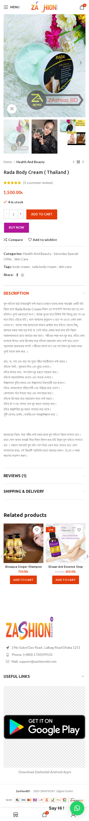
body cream (21, 267)
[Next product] (83, 162)
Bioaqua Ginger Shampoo (23, 566)
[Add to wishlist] (37, 530)
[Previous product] (73, 162)
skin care (65, 267)
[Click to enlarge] (12, 109)
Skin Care (21, 259)
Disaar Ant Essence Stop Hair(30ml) (65, 568)
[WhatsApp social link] (22, 275)
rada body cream (44, 267)
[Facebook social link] (17, 275)
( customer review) (38, 183)
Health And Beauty (30, 162)
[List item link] (44, 654)
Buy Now (16, 227)
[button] (23, 580)
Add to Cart (41, 214)
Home (8, 162)
